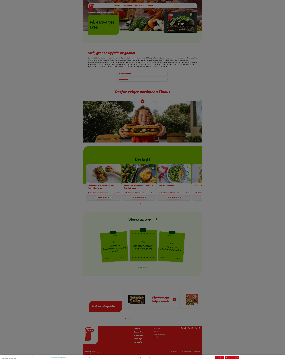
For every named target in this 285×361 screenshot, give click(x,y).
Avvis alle (219, 357)
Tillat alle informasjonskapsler (232, 357)
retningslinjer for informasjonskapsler (58, 357)
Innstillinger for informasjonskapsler (206, 357)
